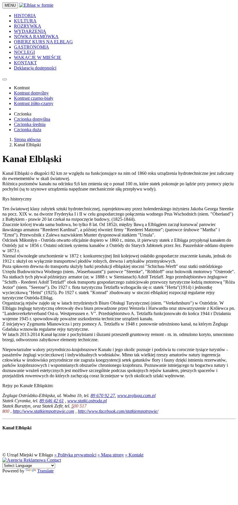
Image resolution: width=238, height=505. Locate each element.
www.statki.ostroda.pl (87, 400)
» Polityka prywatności (75, 454)
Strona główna (27, 139)
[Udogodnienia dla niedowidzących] (4, 79)
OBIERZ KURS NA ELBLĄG (43, 41)
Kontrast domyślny (31, 92)
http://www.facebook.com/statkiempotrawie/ (118, 411)
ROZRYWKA (27, 26)
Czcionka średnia (30, 124)
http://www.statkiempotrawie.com (43, 411)
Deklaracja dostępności (35, 67)
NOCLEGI (24, 52)
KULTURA (25, 20)
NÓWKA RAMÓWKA (36, 36)
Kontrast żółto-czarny (33, 103)
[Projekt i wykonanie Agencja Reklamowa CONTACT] (31, 460)
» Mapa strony (111, 454)
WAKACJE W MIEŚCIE (37, 57)
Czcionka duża (27, 129)
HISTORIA (25, 15)
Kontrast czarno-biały (33, 98)
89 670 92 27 (103, 395)
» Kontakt (134, 454)
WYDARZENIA (30, 31)
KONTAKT (25, 62)
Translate (45, 470)
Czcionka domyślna (32, 119)
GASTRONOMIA (31, 47)
